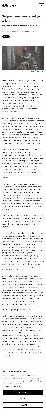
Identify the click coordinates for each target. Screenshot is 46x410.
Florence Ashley (10, 32)
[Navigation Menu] (41, 5)
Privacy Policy (16, 386)
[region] (23, 388)
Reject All (23, 405)
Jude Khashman (37, 71)
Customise (23, 399)
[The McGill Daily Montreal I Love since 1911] (9, 5)
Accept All (23, 392)
